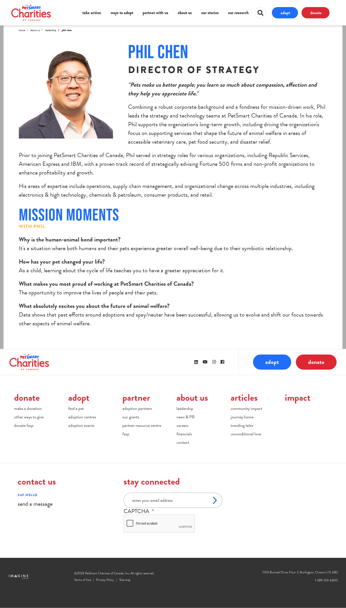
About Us (35, 30)
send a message (35, 503)
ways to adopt (122, 13)
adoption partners (137, 408)
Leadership (50, 30)
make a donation (28, 408)
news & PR (186, 417)
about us (185, 13)
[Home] (31, 12)
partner (136, 397)
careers (182, 425)
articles (244, 397)
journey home (242, 417)
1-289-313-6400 (326, 580)
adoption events (81, 425)
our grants (130, 417)
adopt (285, 12)
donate (316, 12)
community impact (246, 408)
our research (238, 13)
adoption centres (82, 417)
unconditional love (246, 434)
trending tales (242, 425)
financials (184, 434)
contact (183, 442)
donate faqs (23, 425)
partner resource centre (141, 425)
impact (297, 397)
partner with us (155, 13)
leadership (185, 408)
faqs (125, 434)
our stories (210, 13)
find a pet (76, 408)
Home (22, 30)
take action (91, 13)
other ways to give (29, 417)
